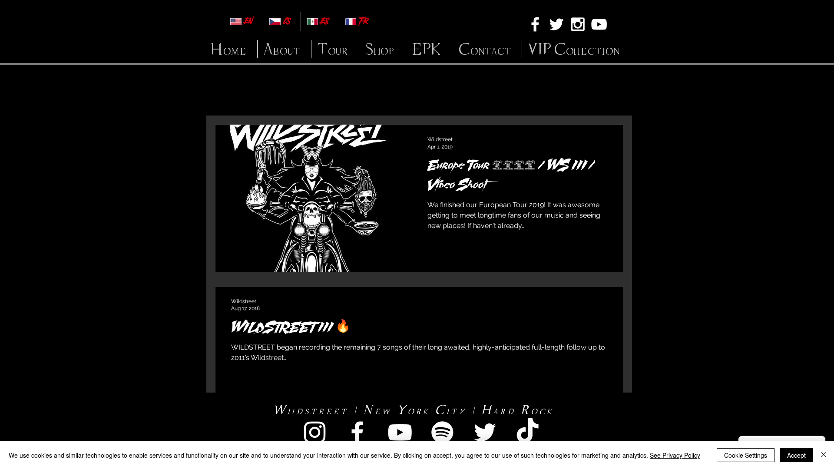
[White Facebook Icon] (535, 24)
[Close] (823, 455)
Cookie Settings (745, 455)
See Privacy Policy (675, 455)
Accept (796, 455)
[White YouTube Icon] (599, 24)
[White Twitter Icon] (556, 24)
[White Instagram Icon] (577, 24)
